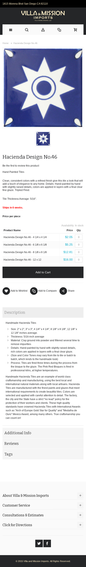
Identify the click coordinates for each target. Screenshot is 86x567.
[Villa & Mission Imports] (43, 16)
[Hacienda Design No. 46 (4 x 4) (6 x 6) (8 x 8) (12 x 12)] (43, 139)
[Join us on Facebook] (47, 543)
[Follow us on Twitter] (39, 543)
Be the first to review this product (21, 165)
